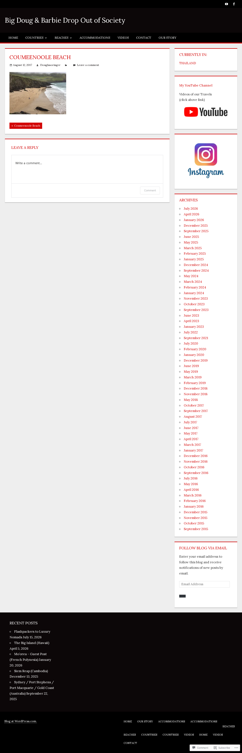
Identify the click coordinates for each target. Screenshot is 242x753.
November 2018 (196, 394)
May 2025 (191, 242)
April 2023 (191, 321)
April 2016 (191, 490)
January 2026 (194, 220)
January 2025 (194, 259)
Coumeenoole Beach (24, 126)
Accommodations (95, 37)
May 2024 (191, 276)
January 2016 (194, 506)
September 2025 (196, 231)
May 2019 (191, 372)
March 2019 (193, 377)
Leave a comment (88, 65)
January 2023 (194, 327)
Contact (143, 37)
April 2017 (191, 439)
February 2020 (195, 349)
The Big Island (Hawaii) (31, 643)
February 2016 (195, 501)
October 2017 (194, 405)
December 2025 (196, 225)
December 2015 (195, 512)
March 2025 (193, 248)
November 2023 (196, 298)
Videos (123, 37)
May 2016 (191, 484)
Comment (150, 190)
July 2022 (191, 332)
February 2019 (195, 383)
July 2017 (190, 422)
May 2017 (191, 433)
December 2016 (196, 456)
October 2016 (194, 467)
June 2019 (191, 366)
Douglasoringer (50, 65)
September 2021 (196, 338)
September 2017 (196, 411)
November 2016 (196, 461)
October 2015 (194, 523)
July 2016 (191, 478)
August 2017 (193, 416)
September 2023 (196, 310)
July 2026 (191, 208)
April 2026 (191, 214)
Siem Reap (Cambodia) (31, 671)
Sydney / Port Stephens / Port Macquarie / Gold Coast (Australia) (32, 688)
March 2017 (192, 445)
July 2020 (191, 343)
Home (13, 37)
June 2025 (191, 237)
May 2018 (191, 400)
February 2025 (195, 253)
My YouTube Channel (195, 85)
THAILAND (187, 63)
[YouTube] (226, 4)
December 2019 (196, 360)
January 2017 (193, 450)
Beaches (61, 37)
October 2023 (194, 304)
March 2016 (193, 495)
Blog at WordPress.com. (20, 721)
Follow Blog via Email (203, 548)
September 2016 (196, 473)
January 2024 (194, 293)
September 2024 (196, 270)
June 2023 (191, 315)
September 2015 (196, 529)
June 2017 (191, 428)
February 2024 (195, 287)
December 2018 (196, 388)
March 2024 (193, 282)
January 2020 (194, 355)
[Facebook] (234, 4)
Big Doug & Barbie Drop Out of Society (65, 20)
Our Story (167, 37)
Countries (34, 37)
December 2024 (196, 265)
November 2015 (195, 518)
